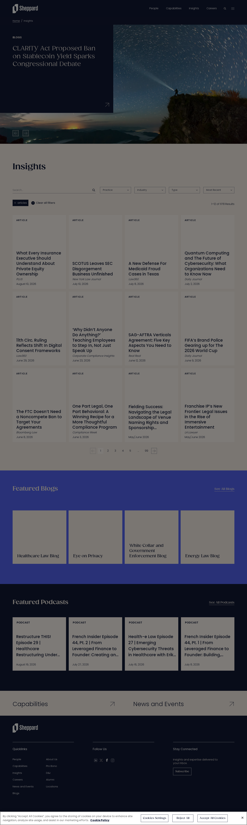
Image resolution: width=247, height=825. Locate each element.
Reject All (183, 818)
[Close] (242, 817)
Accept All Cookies (212, 818)
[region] (123, 818)
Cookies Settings (154, 818)
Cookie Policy (99, 820)
